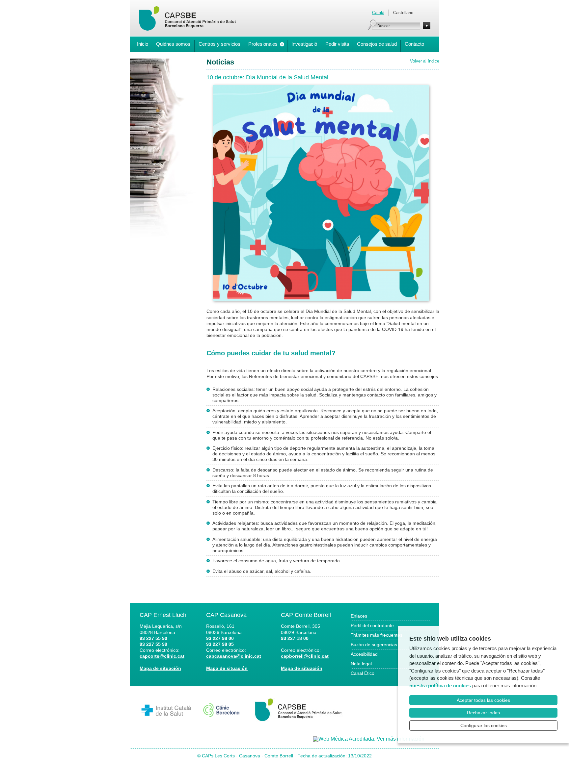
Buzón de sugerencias (374, 644)
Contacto (414, 44)
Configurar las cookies (483, 725)
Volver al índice (424, 61)
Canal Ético (362, 673)
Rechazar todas (483, 712)
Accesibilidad (364, 654)
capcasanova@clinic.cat (233, 656)
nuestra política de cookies (440, 685)
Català (378, 12)
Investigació (304, 44)
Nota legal (361, 663)
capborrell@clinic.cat (305, 656)
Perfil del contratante (372, 625)
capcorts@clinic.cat (162, 656)
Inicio (142, 44)
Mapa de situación (160, 668)
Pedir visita (337, 44)
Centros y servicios (219, 44)
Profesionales (263, 44)
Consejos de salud (377, 44)
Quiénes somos (173, 44)
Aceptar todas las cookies (483, 700)
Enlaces (359, 616)
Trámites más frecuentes (376, 635)
